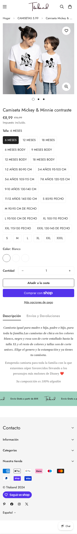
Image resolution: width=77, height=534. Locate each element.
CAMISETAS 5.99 (28, 18)
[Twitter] (26, 504)
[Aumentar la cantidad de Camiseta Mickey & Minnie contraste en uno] (69, 271)
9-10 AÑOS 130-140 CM (20, 189)
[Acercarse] (66, 86)
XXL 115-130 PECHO (18, 228)
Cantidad (8, 270)
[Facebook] (11, 504)
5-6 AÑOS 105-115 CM (19, 179)
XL (37, 238)
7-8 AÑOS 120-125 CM (55, 179)
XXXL (60, 238)
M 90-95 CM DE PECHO (21, 208)
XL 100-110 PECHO (55, 218)
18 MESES (48, 140)
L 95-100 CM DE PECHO (21, 218)
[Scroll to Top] (70, 514)
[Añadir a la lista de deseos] (66, 31)
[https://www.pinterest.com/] (4, 504)
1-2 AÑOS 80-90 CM (18, 169)
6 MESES (11, 140)
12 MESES (29, 140)
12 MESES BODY (16, 159)
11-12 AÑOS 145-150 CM (21, 199)
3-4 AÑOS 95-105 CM (52, 169)
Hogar (6, 18)
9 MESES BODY (41, 150)
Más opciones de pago (38, 302)
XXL (48, 238)
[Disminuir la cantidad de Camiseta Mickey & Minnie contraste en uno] (22, 271)
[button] (70, 6)
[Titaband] (38, 6)
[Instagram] (19, 504)
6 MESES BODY (15, 150)
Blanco (6, 258)
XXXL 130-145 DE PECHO (53, 228)
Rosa (16, 258)
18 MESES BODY (44, 159)
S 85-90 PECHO (53, 199)
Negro (25, 258)
